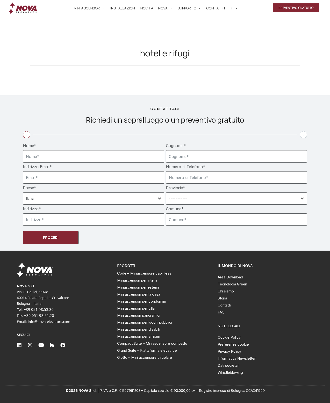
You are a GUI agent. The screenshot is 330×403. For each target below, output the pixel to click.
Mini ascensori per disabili (138, 329)
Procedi (50, 237)
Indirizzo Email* (37, 166)
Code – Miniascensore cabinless (144, 273)
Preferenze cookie (233, 344)
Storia (222, 298)
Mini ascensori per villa (136, 308)
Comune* (175, 208)
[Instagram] (30, 345)
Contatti (215, 8)
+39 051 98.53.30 (39, 309)
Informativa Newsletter (237, 358)
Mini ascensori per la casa (138, 294)
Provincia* (175, 187)
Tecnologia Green (232, 284)
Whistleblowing (230, 372)
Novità (146, 8)
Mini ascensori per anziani (138, 336)
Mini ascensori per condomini (141, 301)
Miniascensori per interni (137, 280)
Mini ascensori (87, 8)
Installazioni (123, 8)
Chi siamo (226, 291)
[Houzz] (52, 345)
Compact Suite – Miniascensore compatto (152, 343)
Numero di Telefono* (185, 166)
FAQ (221, 312)
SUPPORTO (187, 8)
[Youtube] (41, 345)
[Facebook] (62, 345)
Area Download (230, 277)
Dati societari (228, 365)
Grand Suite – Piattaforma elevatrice (147, 350)
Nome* (29, 145)
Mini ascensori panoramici (138, 315)
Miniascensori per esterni (138, 287)
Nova (163, 8)
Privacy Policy (229, 351)
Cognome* (176, 145)
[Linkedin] (19, 345)
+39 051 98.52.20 (39, 315)
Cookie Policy (229, 337)
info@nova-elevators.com (49, 321)
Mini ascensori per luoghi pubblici (144, 322)
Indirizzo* (32, 208)
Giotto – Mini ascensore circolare (144, 357)
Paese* (29, 187)
